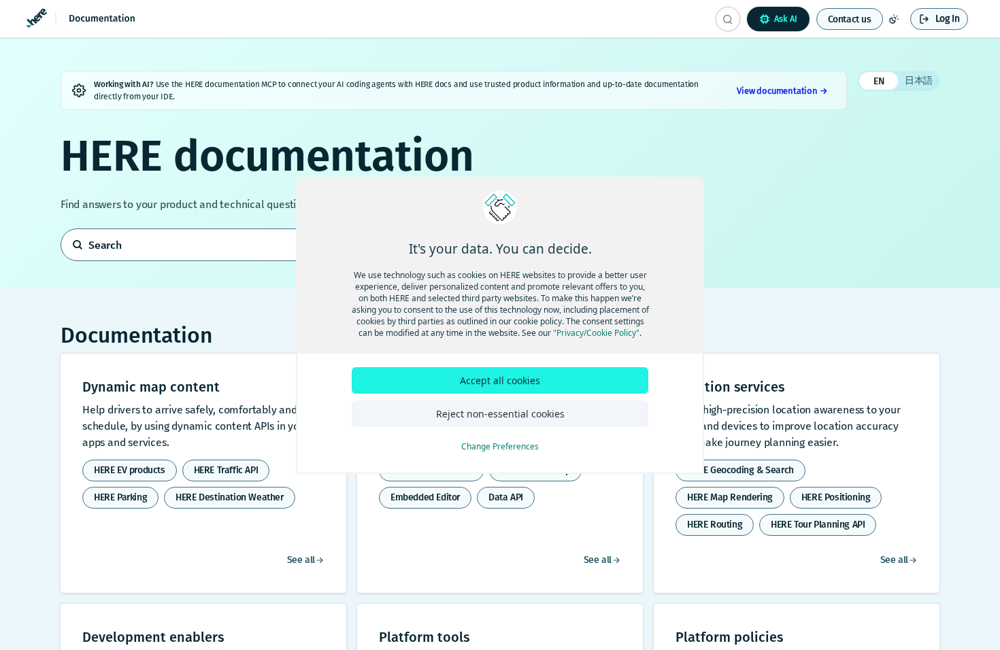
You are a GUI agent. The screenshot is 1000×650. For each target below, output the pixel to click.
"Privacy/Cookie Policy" (596, 333)
